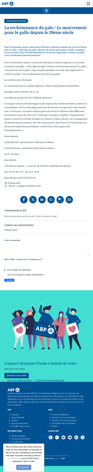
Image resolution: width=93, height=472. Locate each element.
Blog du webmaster (19, 423)
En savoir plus (15, 458)
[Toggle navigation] (88, 3)
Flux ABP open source (20, 426)
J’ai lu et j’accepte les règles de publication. (25, 275)
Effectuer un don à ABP (16, 375)
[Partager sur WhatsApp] (51, 199)
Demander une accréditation (64, 423)
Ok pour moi (24, 467)
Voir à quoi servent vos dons (19, 380)
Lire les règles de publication (18, 270)
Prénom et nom (10, 230)
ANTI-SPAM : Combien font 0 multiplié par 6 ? (23, 259)
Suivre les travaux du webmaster (50, 380)
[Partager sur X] (33, 199)
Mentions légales (18, 436)
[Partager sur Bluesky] (60, 199)
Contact (14, 420)
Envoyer (9, 280)
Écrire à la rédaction (60, 414)
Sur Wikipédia (17, 442)
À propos (15, 414)
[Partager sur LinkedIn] (42, 199)
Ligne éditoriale (17, 417)
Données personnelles (20, 439)
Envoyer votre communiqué (63, 417)
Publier (55, 426)
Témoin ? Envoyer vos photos (64, 420)
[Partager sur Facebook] (23, 199)
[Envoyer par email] (69, 199)
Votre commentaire (12, 240)
